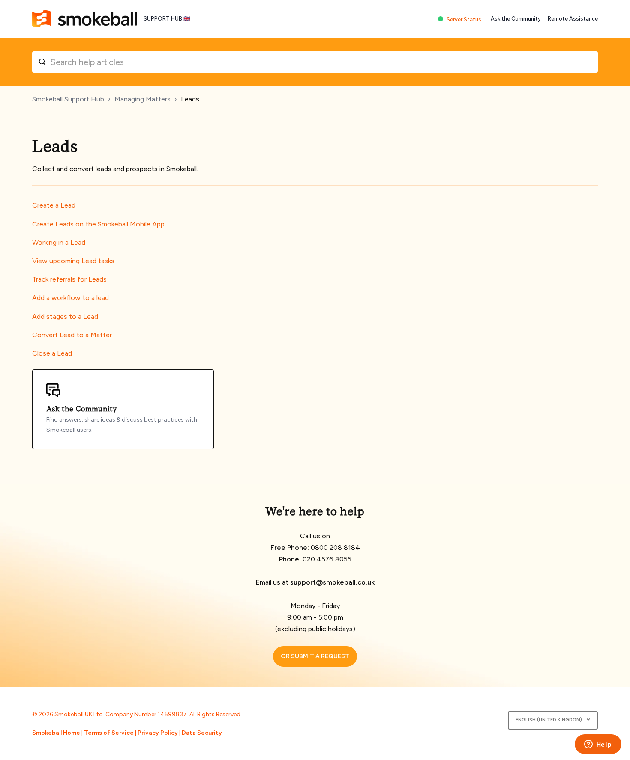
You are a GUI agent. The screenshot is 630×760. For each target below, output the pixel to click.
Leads (190, 99)
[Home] (84, 18)
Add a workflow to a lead (70, 298)
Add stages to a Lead (65, 316)
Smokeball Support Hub (68, 99)
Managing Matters (142, 99)
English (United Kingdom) (549, 720)
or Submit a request (315, 656)
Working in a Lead (58, 242)
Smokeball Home (56, 732)
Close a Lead (52, 353)
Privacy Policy (158, 732)
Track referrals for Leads (69, 279)
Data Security (202, 732)
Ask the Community (516, 18)
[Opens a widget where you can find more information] (597, 745)
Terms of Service (109, 732)
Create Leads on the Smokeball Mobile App (98, 224)
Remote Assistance (573, 18)
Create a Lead (53, 205)
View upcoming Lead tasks (73, 261)
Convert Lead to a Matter (72, 335)
